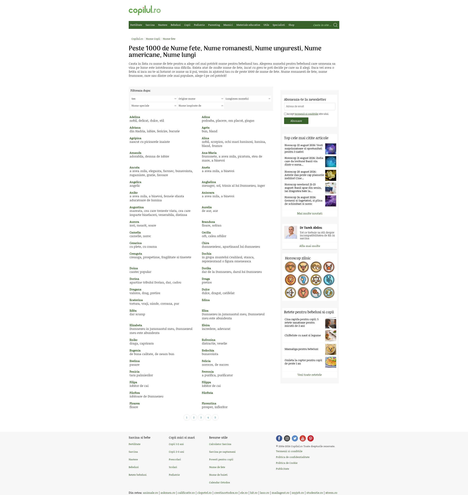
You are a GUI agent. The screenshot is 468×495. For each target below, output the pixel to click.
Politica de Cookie (286, 463)
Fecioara (303, 279)
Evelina (135, 361)
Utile (266, 25)
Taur (303, 267)
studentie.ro (314, 492)
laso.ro (264, 492)
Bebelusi (176, 25)
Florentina (209, 403)
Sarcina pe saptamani (222, 452)
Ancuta (134, 167)
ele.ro (244, 492)
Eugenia (135, 350)
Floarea (135, 403)
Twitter (295, 438)
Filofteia (207, 393)
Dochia (206, 253)
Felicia (206, 361)
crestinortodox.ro (226, 492)
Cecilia (206, 232)
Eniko (133, 340)
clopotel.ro (204, 492)
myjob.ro (298, 492)
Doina (134, 268)
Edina (206, 300)
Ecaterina (136, 300)
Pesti (328, 292)
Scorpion (328, 279)
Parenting (214, 25)
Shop (291, 25)
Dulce (206, 289)
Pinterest (310, 438)
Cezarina (136, 243)
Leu (290, 279)
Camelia (135, 232)
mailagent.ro (280, 492)
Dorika (206, 268)
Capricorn (303, 292)
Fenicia (134, 371)
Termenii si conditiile (289, 451)
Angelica (135, 182)
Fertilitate (136, 25)
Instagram (287, 438)
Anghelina (209, 182)
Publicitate (282, 469)
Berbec (290, 267)
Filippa (206, 382)
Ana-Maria (209, 153)
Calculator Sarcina (220, 444)
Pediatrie (199, 25)
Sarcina (150, 25)
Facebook (279, 438)
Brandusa (208, 222)
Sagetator (290, 292)
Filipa (133, 382)
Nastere (162, 25)
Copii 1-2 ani (176, 444)
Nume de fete (217, 467)
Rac (328, 267)
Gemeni (316, 267)
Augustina (137, 207)
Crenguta (136, 253)
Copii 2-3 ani (176, 452)
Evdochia (208, 350)
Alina (205, 138)
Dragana (135, 289)
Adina (206, 117)
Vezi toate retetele (310, 374)
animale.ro (150, 492)
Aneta (206, 167)
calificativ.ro (186, 492)
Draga (206, 279)
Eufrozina (208, 340)
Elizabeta (136, 325)
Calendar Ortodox (219, 482)
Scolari (173, 467)
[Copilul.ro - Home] (145, 10)
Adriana (135, 127)
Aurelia (207, 207)
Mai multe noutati (309, 213)
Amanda (135, 153)
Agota (206, 127)
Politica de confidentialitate (293, 457)
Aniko (134, 192)
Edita (133, 310)
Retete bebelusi (138, 475)
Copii (187, 25)
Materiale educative (248, 25)
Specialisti (279, 25)
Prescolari (175, 459)
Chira (205, 243)
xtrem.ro (331, 492)
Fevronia (208, 371)
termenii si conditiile (306, 113)
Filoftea (135, 393)
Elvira (206, 325)
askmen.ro (168, 492)
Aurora (134, 222)
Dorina (134, 279)
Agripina (135, 138)
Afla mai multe (309, 246)
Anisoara (208, 192)
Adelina (135, 117)
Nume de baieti (218, 475)
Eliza (205, 310)
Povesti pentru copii (221, 459)
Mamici (228, 25)
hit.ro (254, 492)
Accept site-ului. (307, 113)
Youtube (303, 438)
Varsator (316, 292)
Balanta (316, 279)
